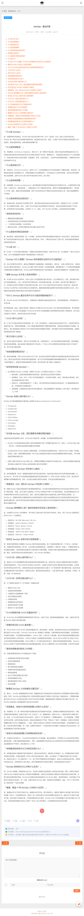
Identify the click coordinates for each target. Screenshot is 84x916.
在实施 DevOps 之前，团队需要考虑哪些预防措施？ (25, 84)
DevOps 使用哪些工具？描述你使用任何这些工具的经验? (27, 93)
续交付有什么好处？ (15, 73)
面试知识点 (12, 11)
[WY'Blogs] (42, 3)
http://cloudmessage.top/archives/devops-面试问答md (33, 832)
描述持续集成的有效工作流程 (18, 110)
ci (30, 821)
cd (37, 821)
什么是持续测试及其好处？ (17, 50)
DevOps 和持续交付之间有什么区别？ (21, 124)
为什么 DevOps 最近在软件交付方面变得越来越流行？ (26, 67)
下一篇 (79, 843)
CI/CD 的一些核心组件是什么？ (18, 98)
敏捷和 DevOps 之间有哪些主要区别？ (21, 113)
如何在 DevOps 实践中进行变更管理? (20, 96)
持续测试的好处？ (14, 53)
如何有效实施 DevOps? (16, 79)
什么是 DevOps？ (14, 39)
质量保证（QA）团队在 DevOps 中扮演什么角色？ (25, 90)
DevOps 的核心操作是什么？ (18, 81)
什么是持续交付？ (14, 44)
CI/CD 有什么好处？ (15, 70)
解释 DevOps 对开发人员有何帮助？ (20, 64)
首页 (5, 11)
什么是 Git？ (12, 59)
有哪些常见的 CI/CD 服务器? (17, 107)
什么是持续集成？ (14, 42)
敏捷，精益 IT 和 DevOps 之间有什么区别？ (23, 127)
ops (24, 821)
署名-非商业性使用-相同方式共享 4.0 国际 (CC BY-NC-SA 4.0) (42, 835)
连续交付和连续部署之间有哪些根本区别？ (22, 118)
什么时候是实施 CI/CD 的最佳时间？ (20, 104)
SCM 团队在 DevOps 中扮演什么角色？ (21, 87)
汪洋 (44, 911)
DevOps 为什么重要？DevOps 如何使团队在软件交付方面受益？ (30, 61)
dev (16, 821)
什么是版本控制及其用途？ (17, 56)
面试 (8, 821)
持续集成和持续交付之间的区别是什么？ (21, 121)
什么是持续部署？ (14, 47)
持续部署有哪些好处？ (15, 76)
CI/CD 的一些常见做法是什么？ (18, 101)
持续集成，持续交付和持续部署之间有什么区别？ (24, 116)
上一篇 (5, 843)
